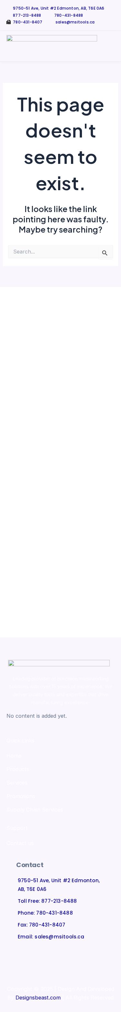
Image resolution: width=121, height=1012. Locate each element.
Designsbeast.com (38, 997)
